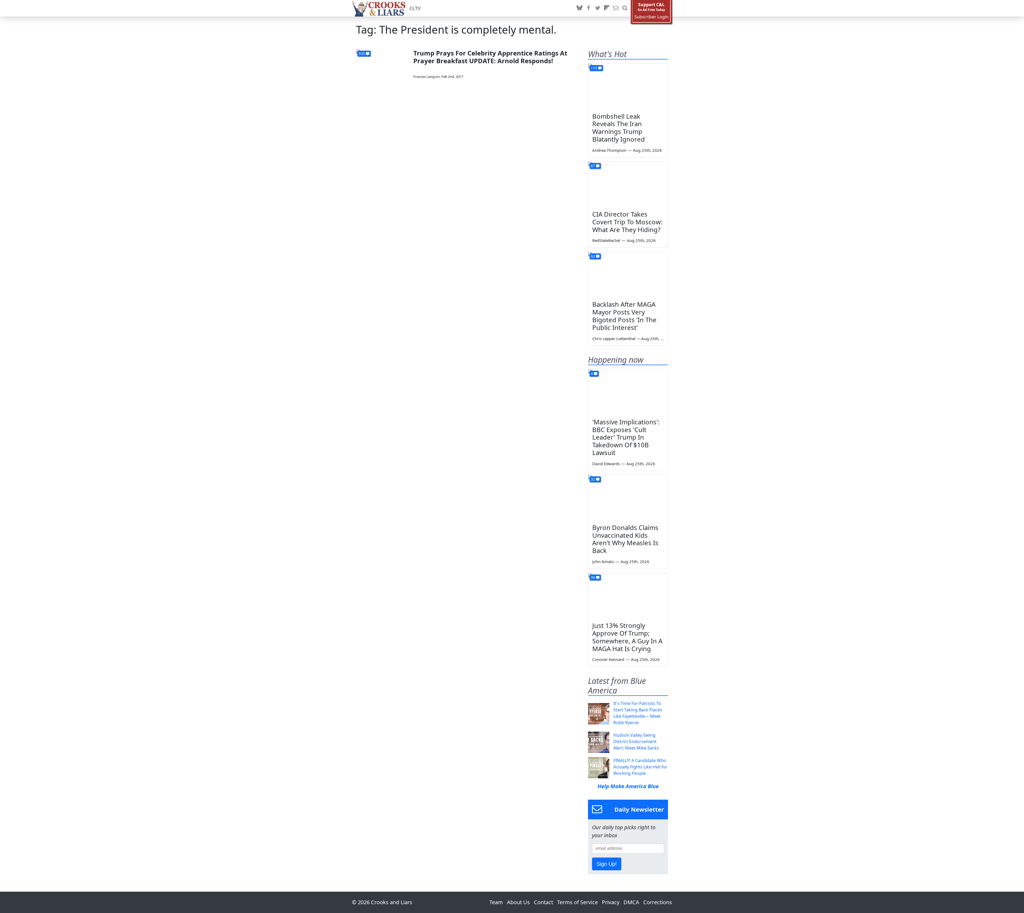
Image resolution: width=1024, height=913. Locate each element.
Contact (543, 902)
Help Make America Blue (628, 786)
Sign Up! (607, 864)
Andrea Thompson (609, 150)
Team (496, 902)
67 (593, 165)
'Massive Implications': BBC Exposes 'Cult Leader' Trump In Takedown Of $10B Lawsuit (625, 437)
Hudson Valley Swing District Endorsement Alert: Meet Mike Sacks (636, 741)
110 (594, 67)
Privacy (610, 902)
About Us (518, 902)
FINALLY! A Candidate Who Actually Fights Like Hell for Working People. (640, 766)
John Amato (603, 561)
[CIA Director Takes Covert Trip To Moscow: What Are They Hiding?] (628, 184)
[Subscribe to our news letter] (616, 8)
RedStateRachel (606, 240)
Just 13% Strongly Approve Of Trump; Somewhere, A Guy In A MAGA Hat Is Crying (627, 637)
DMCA (631, 902)
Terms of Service (577, 902)
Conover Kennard (608, 659)
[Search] (625, 8)
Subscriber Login (651, 16)
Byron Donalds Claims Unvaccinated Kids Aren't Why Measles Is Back (625, 539)
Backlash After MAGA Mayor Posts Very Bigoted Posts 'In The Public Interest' (624, 316)
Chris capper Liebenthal (613, 338)
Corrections (657, 902)
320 (361, 53)
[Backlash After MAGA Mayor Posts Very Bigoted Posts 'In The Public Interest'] (628, 274)
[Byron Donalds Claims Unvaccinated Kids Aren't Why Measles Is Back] (628, 497)
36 (593, 577)
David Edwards (606, 463)
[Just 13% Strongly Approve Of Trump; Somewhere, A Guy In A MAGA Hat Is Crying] (628, 595)
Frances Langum (426, 76)
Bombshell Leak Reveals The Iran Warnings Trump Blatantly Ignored (618, 127)
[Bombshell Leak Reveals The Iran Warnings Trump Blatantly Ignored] (628, 86)
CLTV (415, 8)
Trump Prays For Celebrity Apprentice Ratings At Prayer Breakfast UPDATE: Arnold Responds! (490, 57)
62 (593, 256)
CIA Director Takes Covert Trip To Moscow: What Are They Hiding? (627, 222)
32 (593, 479)
